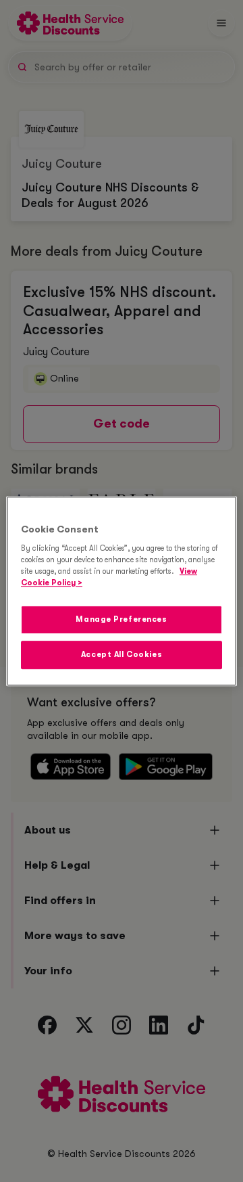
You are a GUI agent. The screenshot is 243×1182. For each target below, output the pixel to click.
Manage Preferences (121, 620)
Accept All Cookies (121, 654)
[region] (121, 591)
